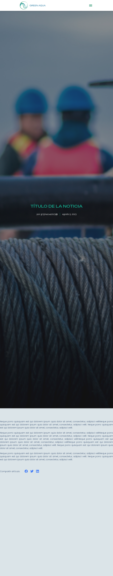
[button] (90, 5)
